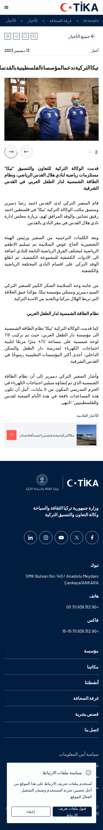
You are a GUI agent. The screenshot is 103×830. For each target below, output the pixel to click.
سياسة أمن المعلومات (79, 754)
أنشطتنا (92, 682)
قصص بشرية (87, 713)
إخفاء (31, 811)
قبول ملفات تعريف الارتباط (72, 812)
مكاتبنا (93, 666)
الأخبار (33, 20)
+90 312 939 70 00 (82, 606)
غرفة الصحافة (60, 20)
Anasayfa (91, 20)
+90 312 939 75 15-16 (80, 630)
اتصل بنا (92, 729)
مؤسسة (91, 650)
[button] (26, 151)
